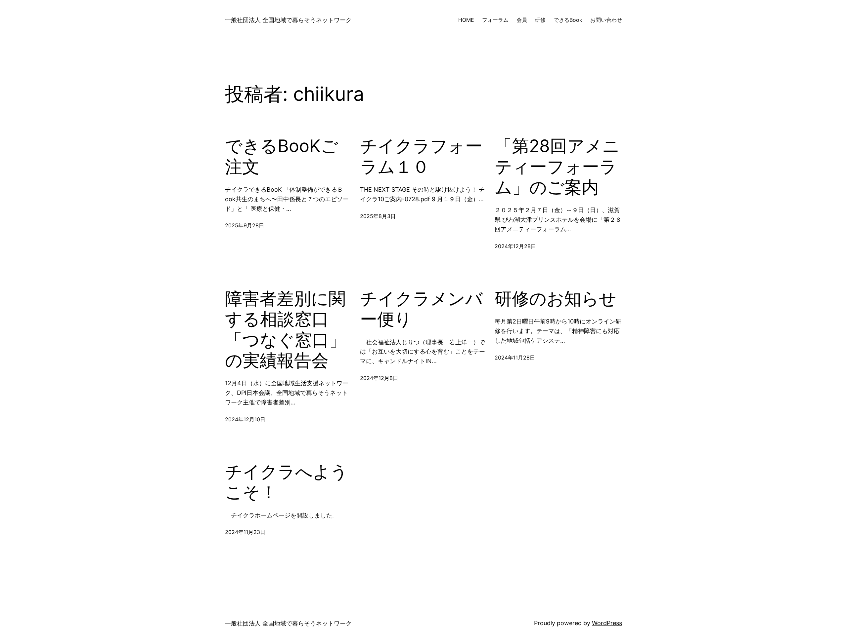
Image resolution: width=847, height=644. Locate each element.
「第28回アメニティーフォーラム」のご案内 (557, 167)
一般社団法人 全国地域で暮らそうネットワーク (288, 20)
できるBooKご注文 (281, 156)
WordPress (607, 623)
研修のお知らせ (555, 298)
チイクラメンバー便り (421, 308)
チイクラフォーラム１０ (421, 156)
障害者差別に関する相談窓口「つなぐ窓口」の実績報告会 (285, 329)
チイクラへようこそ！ (286, 482)
